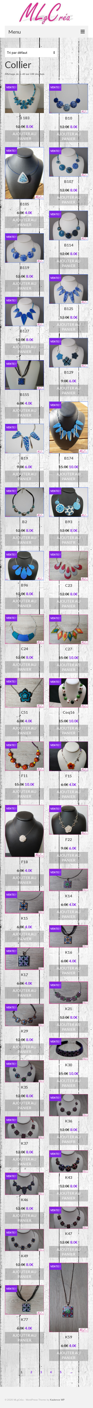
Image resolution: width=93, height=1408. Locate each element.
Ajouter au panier (24, 136)
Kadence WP (57, 1399)
